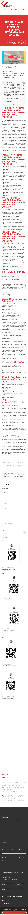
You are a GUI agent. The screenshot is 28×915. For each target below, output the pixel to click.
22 (19, 854)
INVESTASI (7, 362)
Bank (4, 819)
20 (12, 854)
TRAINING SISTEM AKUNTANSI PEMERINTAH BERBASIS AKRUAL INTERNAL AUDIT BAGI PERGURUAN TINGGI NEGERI (13, 797)
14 (16, 852)
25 (6, 857)
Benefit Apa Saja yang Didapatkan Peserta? (12, 102)
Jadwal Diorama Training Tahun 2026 (11, 98)
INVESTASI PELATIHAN (8, 101)
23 (23, 854)
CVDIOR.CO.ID (17, 402)
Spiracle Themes (14, 910)
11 (6, 852)
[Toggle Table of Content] (23, 82)
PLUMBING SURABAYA (20, 464)
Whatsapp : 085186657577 (8, 696)
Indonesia (5, 821)
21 (16, 854)
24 (2, 857)
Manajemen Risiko (13, 459)
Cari (3, 530)
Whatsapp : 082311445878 (8, 628)
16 (23, 852)
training (7, 372)
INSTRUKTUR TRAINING (8, 95)
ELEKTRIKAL (10, 461)
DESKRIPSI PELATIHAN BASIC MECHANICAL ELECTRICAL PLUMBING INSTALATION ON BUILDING (14, 85)
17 (2, 854)
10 (2, 852)
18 (6, 854)
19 (9, 854)
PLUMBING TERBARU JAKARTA (13, 465)
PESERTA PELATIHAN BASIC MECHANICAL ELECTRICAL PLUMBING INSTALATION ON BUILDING (14, 93)
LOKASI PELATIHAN (7, 100)
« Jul (3, 864)
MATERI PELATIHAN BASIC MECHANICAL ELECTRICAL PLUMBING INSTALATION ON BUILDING (14, 90)
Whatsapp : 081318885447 (8, 664)
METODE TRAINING (8, 97)
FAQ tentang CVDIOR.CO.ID (9, 104)
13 (12, 852)
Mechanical (19, 459)
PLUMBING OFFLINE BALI (14, 462)
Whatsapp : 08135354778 (7, 567)
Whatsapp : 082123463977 (8, 598)
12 (9, 852)
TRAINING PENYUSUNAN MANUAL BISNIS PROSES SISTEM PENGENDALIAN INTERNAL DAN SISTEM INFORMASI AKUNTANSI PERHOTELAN (14, 784)
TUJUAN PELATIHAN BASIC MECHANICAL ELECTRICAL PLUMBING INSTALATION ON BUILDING (14, 88)
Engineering (17, 819)
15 (19, 852)
